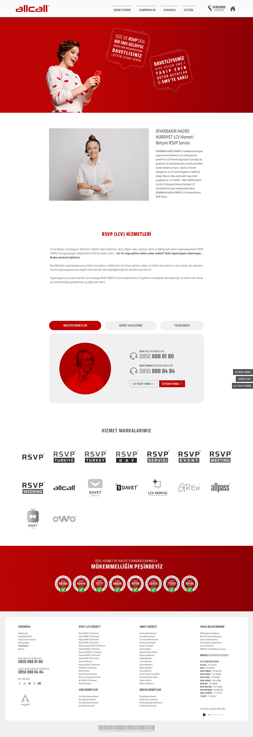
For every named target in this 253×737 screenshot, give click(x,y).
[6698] (132, 104)
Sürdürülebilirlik (24, 636)
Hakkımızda (23, 633)
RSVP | (87, 636)
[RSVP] (121, 104)
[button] (122, 8)
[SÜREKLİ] (128, 104)
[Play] (204, 714)
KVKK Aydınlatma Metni (209, 633)
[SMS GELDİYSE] (124, 104)
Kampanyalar (23, 642)
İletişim (21, 649)
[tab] (75, 325)
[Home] (232, 8)
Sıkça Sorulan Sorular (27, 639)
